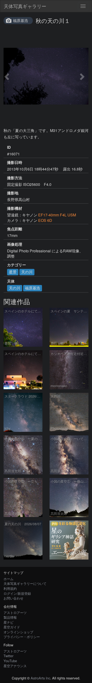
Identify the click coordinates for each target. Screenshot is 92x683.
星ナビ (8, 622)
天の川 (27, 272)
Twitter (8, 655)
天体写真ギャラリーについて (25, 583)
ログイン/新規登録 (17, 593)
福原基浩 (20, 20)
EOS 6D (45, 220)
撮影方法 (14, 177)
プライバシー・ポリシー (22, 636)
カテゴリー (16, 264)
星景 (13, 272)
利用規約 (10, 588)
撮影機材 (14, 208)
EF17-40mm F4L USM (57, 215)
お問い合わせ (13, 597)
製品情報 (10, 617)
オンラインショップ (18, 631)
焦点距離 (14, 229)
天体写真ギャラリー (25, 6)
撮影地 (12, 193)
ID (9, 147)
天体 (11, 281)
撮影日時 (14, 162)
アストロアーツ (15, 612)
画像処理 (14, 244)
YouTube (10, 660)
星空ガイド (12, 626)
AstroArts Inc (40, 677)
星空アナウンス (15, 665)
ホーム (8, 578)
